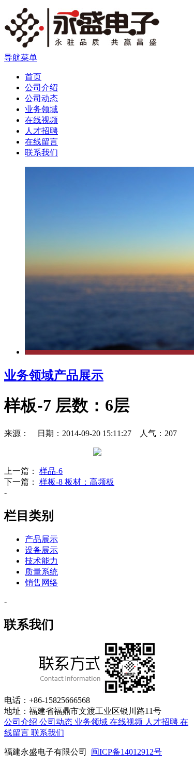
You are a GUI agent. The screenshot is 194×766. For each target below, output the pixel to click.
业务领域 (41, 109)
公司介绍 (41, 87)
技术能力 (41, 560)
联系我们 (41, 152)
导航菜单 (20, 57)
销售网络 (41, 582)
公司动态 (41, 98)
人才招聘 (41, 130)
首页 (33, 76)
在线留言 (41, 141)
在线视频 (41, 120)
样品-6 (51, 471)
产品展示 (78, 375)
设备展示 (41, 550)
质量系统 (41, 571)
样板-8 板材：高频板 (76, 481)
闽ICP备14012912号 (126, 751)
